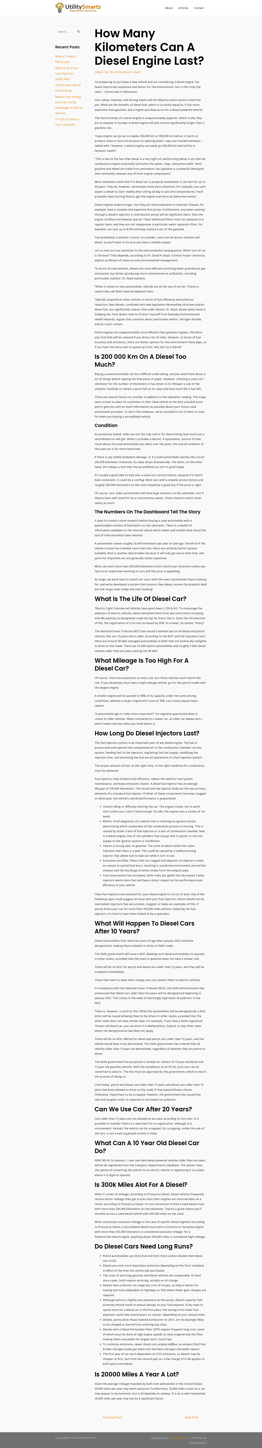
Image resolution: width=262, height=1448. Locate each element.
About (169, 8)
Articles (183, 8)
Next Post (193, 1417)
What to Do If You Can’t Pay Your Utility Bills (66, 73)
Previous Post (110, 1417)
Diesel (98, 72)
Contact (199, 8)
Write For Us (180, 1438)
